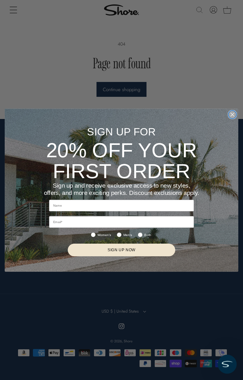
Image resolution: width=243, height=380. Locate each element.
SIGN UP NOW (122, 250)
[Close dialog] (232, 114)
